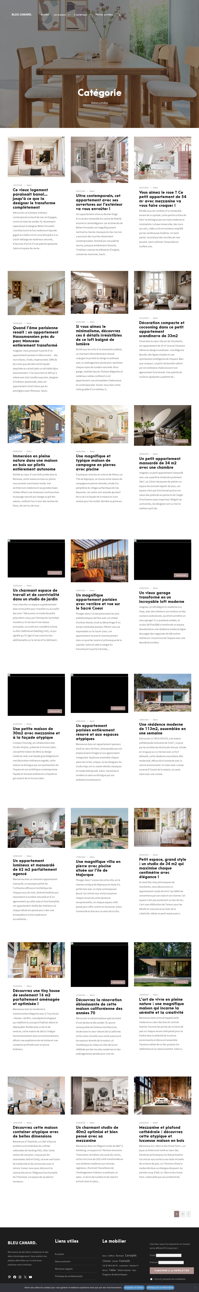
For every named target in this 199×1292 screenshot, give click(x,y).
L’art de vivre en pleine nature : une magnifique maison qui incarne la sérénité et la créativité (161, 1006)
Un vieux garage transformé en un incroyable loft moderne (161, 597)
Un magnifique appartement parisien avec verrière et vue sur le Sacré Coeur (98, 602)
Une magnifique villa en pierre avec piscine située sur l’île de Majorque (98, 868)
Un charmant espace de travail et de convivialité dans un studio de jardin (36, 594)
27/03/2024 (80, 1123)
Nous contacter (63, 1261)
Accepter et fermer (134, 1287)
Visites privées (104, 14)
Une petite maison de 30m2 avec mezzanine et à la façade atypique (36, 733)
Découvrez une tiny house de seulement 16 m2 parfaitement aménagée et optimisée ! (36, 997)
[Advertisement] (99, 48)
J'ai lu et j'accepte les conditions (169, 1278)
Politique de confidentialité (68, 1276)
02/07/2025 (80, 191)
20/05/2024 (80, 721)
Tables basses (124, 1270)
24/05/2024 (143, 454)
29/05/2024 (17, 451)
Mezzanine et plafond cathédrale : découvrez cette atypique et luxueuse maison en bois (161, 1134)
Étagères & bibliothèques (114, 1274)
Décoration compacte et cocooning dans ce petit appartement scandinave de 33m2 (161, 329)
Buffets (111, 1255)
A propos (59, 1254)
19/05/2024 (143, 719)
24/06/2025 (17, 323)
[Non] (195, 1287)
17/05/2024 (80, 857)
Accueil (45, 14)
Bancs (104, 1256)
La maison (60, 15)
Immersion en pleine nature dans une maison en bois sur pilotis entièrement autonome (35, 462)
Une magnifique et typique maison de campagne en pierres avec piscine (96, 462)
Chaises (106, 1261)
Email (153, 1255)
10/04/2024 (143, 994)
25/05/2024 (80, 451)
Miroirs (105, 1270)
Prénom (154, 1262)
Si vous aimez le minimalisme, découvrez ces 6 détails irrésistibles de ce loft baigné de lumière (99, 335)
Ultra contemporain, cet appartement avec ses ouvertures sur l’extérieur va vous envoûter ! (99, 202)
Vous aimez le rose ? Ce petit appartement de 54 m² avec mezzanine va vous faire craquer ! (162, 199)
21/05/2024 (143, 588)
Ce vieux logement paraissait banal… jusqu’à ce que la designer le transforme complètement (34, 199)
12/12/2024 (143, 318)
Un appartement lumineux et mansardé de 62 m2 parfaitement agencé (35, 867)
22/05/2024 (80, 590)
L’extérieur (80, 15)
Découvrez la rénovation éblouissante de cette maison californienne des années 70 (99, 1006)
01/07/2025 (143, 187)
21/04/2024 (17, 986)
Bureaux (120, 1255)
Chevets (115, 1261)
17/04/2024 (80, 995)
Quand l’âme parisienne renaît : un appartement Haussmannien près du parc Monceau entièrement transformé (35, 337)
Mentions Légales (64, 1268)
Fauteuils (124, 1261)
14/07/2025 (17, 185)
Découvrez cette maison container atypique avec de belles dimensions (36, 1132)
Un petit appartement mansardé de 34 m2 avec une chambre (159, 463)
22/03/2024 (143, 1123)
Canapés (131, 1255)
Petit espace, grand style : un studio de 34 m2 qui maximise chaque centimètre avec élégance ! (162, 868)
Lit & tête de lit (110, 1265)
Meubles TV (134, 1265)
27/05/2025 (80, 322)
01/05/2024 (143, 855)
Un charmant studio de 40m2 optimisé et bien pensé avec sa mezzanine (97, 1134)
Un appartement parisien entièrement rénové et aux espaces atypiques (97, 732)
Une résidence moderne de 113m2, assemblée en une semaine (162, 728)
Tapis (134, 1270)
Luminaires (123, 1265)
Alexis (29, 185)
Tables (112, 1270)
